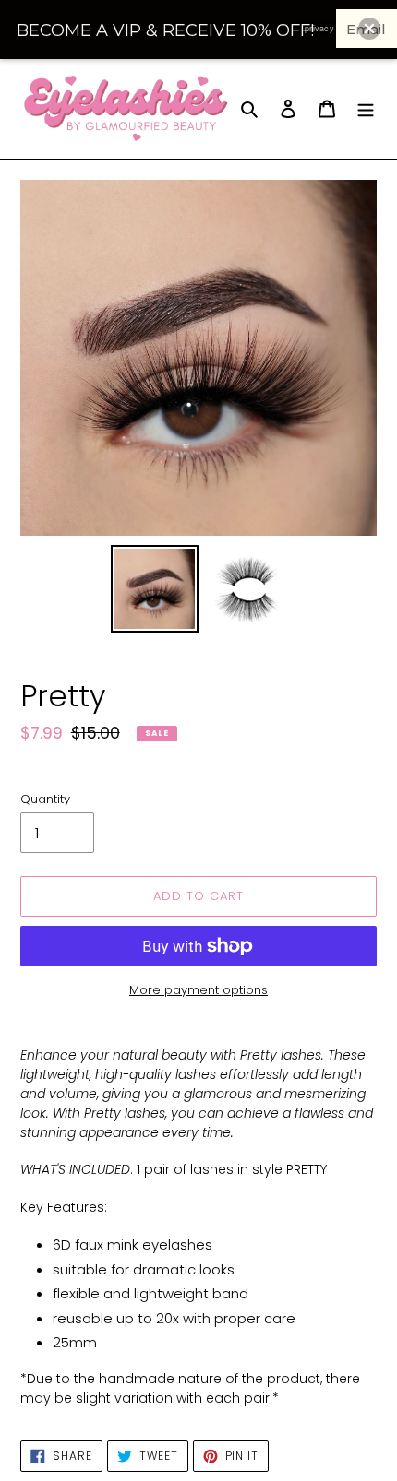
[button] (369, 29)
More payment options (198, 990)
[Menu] (365, 108)
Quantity (45, 799)
